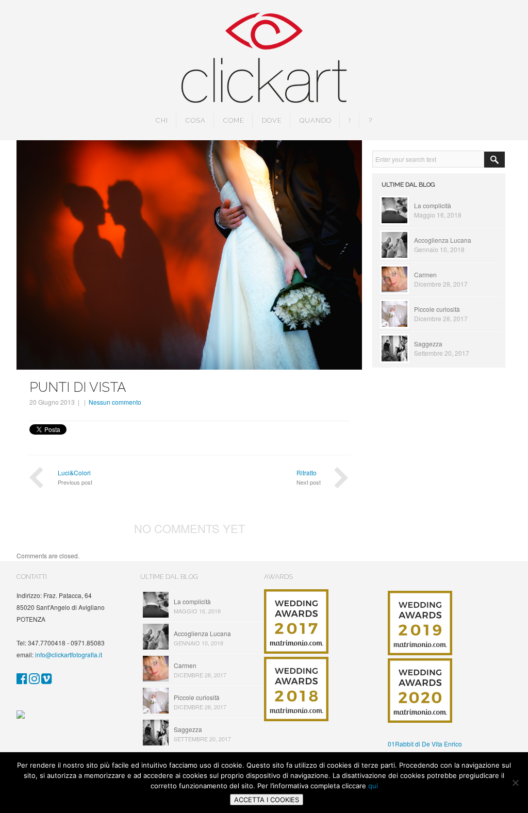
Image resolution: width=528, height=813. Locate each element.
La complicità (432, 205)
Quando (316, 120)
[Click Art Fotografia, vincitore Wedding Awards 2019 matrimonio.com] (420, 652)
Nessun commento (115, 401)
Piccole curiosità (437, 309)
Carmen (425, 274)
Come (233, 120)
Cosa (196, 120)
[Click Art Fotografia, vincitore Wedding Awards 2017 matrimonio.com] (296, 650)
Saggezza (428, 343)
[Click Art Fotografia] (21, 680)
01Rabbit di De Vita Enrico (425, 743)
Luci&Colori (74, 472)
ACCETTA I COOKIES (266, 799)
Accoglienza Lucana (442, 240)
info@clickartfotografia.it (68, 654)
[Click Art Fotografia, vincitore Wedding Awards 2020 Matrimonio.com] (420, 720)
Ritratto (306, 472)
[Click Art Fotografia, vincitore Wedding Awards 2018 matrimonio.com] (296, 718)
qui (373, 786)
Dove (272, 120)
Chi (162, 120)
